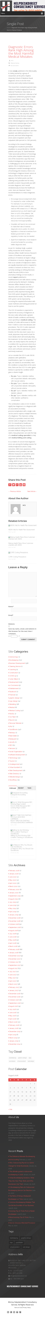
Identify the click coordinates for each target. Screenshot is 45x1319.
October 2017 (14, 962)
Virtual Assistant (14, 767)
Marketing (12, 704)
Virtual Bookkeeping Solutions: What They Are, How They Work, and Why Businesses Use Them (21, 1181)
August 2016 (13, 1006)
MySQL (11, 714)
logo (30, 1057)
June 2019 (12, 905)
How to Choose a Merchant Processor (22, 1223)
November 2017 (14, 959)
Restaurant (12, 739)
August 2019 (13, 899)
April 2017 (12, 981)
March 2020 (13, 886)
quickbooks (12, 1061)
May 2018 (12, 940)
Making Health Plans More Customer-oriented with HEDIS (20, 544)
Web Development (15, 770)
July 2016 (12, 1009)
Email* (10, 615)
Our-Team (12, 717)
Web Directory (14, 773)
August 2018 (13, 930)
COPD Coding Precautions (17, 557)
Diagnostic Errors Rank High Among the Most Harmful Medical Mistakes (21, 51)
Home (8, 27)
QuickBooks (13, 729)
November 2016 (14, 997)
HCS (12, 60)
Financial (12, 695)
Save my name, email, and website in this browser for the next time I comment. (22, 631)
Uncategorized (14, 764)
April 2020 (12, 883)
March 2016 (13, 1022)
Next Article (32, 491)
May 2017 (12, 978)
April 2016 (12, 1019)
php (10, 726)
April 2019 (12, 911)
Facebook (12, 691)
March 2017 (13, 984)
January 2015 (13, 1041)
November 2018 (14, 921)
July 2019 (12, 902)
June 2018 (12, 937)
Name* (11, 606)
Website (11, 624)
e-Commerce (14, 685)
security (12, 742)
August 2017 (13, 968)
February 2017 (14, 987)
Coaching (12, 669)
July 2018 (12, 934)
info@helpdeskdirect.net (18, 1276)
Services (12, 748)
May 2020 (12, 880)
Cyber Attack (13, 679)
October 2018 (14, 924)
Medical (12, 707)
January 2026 (14, 874)
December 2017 (14, 956)
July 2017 (12, 971)
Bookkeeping (13, 660)
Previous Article (14, 491)
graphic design (14, 698)
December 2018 (14, 918)
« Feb (10, 1109)
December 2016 (14, 993)
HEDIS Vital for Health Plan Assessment (21, 530)
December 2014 (14, 1044)
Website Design (14, 777)
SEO (10, 745)
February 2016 (14, 1025)
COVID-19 (12, 676)
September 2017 (14, 965)
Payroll (11, 720)
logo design (13, 701)
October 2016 (14, 1000)
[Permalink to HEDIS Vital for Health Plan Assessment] (22, 525)
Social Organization (15, 751)
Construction (13, 673)
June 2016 (12, 1012)
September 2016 (15, 1003)
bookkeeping (12, 1057)
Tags (29, 788)
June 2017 (12, 975)
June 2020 (13, 877)
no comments (15, 65)
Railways (12, 732)
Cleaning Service (15, 666)
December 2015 (14, 1031)
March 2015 (13, 1038)
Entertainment (14, 688)
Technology (13, 758)
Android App (13, 657)
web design (31, 1061)
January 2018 (13, 952)
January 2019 (13, 915)
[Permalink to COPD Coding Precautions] (22, 553)
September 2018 (15, 927)
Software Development (17, 755)
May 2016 (12, 1016)
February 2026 (14, 870)
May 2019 (12, 908)
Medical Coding (15, 63)
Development (14, 682)
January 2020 (14, 893)
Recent (21, 788)
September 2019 (15, 896)
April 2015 (12, 1034)
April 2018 (12, 943)
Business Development (17, 663)
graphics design (22, 1057)
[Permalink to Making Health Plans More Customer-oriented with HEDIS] (22, 538)
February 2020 (14, 889)
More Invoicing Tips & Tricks (19, 1217)
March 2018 (13, 946)
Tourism (12, 761)
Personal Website (15, 723)
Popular (12, 788)
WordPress (13, 780)
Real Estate (13, 736)
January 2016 (13, 1028)
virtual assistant (21, 1061)
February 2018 (14, 949)
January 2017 (13, 990)
